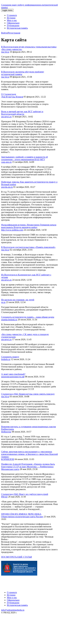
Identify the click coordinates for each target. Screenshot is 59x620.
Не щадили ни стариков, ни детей (17, 300)
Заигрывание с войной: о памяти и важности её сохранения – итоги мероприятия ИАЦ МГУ (24, 158)
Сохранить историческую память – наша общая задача (27, 317)
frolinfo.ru (5, 359)
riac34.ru (5, 52)
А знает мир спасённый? (13, 374)
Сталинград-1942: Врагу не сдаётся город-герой (24, 494)
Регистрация (14, 33)
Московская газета (10, 469)
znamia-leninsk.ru (9, 319)
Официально (13, 23)
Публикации (13, 25)
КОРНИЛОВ (7, 459)
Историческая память (17, 28)
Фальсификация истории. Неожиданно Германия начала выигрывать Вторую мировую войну (28, 226)
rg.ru (3, 302)
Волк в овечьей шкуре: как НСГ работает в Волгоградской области (22, 112)
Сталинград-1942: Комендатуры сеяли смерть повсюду (28, 394)
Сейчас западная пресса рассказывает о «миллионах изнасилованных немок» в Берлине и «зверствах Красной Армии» (29, 454)
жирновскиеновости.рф (12, 376)
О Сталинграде (8, 94)
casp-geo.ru (6, 162)
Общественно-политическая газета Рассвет (22, 516)
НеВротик (6, 432)
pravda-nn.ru (7, 187)
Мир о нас (12, 20)
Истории (11, 18)
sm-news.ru (6, 116)
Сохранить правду (10, 357)
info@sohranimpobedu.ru (12, 610)
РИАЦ (4, 497)
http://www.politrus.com (12, 230)
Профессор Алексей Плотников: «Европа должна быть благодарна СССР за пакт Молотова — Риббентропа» (28, 465)
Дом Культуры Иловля (12, 97)
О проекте (12, 15)
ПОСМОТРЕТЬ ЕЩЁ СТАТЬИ (16, 557)
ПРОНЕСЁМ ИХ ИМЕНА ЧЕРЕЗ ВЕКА (21, 514)
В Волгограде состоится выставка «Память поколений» (28, 247)
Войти (4, 33)
